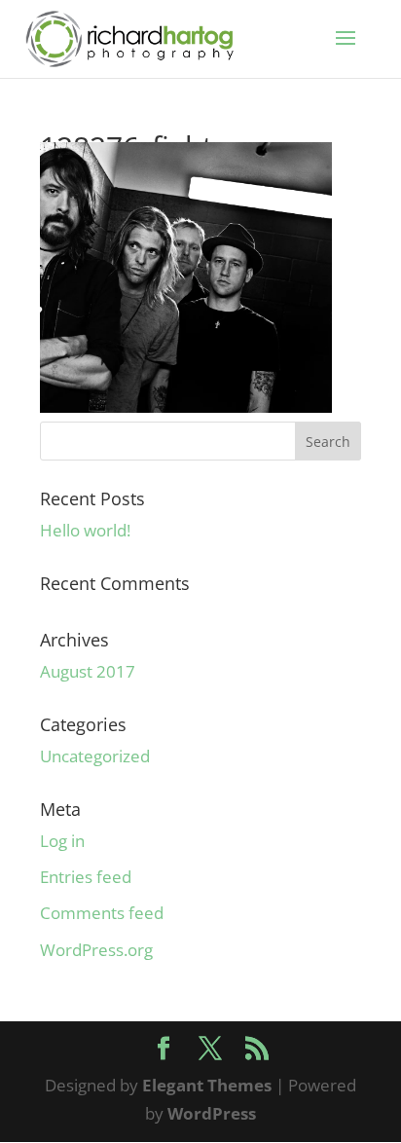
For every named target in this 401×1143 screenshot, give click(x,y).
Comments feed (102, 913)
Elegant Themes (207, 1085)
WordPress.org (96, 950)
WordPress (211, 1113)
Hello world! (85, 530)
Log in (62, 841)
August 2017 (87, 671)
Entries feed (85, 877)
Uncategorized (95, 756)
